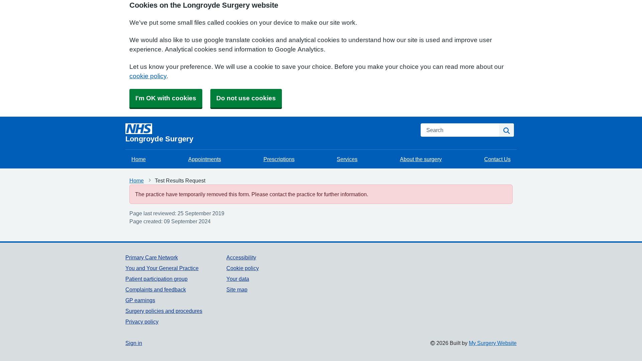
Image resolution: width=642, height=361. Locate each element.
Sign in (133, 343)
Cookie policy (242, 268)
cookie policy (148, 76)
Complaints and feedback (155, 289)
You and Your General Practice (162, 268)
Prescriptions (279, 159)
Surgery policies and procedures (163, 311)
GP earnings (140, 300)
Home (138, 159)
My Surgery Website (493, 343)
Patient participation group (156, 278)
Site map (236, 289)
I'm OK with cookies (165, 98)
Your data (237, 278)
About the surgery (421, 159)
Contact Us (497, 159)
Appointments (204, 159)
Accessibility (241, 257)
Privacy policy (141, 321)
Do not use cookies (246, 98)
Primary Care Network (151, 257)
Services (347, 159)
